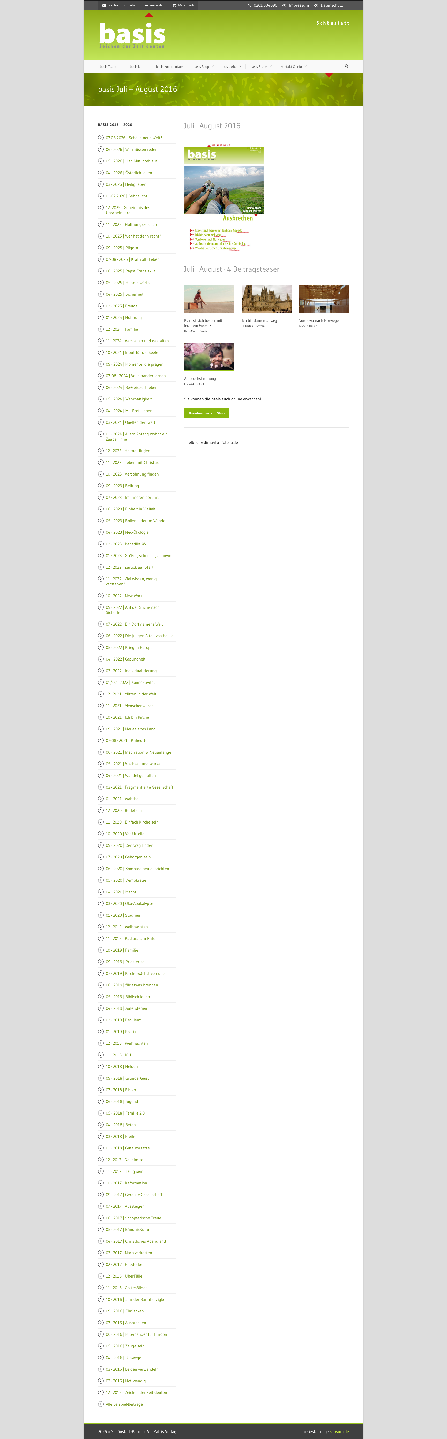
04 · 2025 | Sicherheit (125, 294)
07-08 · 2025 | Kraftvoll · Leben (133, 259)
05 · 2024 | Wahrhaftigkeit (129, 399)
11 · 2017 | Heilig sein (124, 1171)
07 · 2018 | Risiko (121, 1089)
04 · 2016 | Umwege (123, 1357)
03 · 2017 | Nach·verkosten (129, 1252)
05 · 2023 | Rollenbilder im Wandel (136, 520)
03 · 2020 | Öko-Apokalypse (129, 903)
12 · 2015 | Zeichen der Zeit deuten (136, 1392)
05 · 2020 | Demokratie (126, 880)
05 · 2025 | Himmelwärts (128, 282)
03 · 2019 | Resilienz (123, 1019)
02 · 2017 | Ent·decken (125, 1264)
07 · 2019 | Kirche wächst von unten (137, 973)
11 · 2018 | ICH (118, 1054)
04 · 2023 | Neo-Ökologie (127, 532)
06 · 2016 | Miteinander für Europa (136, 1334)
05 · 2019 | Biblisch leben (128, 996)
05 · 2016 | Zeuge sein (125, 1345)
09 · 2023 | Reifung (122, 485)
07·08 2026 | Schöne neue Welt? (134, 137)
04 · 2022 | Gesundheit (126, 659)
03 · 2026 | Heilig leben (126, 184)
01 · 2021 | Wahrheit (123, 798)
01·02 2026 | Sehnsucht (126, 195)
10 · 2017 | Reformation (126, 1182)
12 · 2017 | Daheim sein (126, 1159)
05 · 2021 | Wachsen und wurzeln (135, 763)
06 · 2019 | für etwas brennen (132, 985)
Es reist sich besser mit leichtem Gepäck (203, 323)
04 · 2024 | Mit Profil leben (129, 410)
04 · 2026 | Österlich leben (129, 172)
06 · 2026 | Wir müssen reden (132, 149)
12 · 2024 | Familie (122, 329)
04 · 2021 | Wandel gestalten (131, 775)
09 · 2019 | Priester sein (127, 961)
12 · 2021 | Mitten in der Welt (131, 693)
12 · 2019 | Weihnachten (127, 926)
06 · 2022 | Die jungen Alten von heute (139, 635)
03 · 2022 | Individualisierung (131, 670)
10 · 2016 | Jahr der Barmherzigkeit (137, 1299)
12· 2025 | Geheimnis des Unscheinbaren (128, 210)
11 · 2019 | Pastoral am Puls (130, 938)
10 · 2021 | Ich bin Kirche (127, 717)
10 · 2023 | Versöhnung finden (132, 474)
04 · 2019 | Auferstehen (126, 1008)
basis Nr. (136, 66)
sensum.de (339, 1431)
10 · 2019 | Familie (122, 950)
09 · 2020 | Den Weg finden (129, 845)
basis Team (108, 66)
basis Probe (258, 66)
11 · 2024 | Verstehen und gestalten (137, 340)
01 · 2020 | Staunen (123, 915)
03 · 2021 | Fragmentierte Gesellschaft (139, 787)
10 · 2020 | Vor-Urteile (125, 833)
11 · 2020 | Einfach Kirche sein (132, 822)
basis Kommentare (169, 66)
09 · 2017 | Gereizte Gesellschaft (134, 1194)
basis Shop (201, 66)
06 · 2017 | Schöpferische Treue (133, 1217)
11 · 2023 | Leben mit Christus (132, 462)
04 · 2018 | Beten (121, 1124)
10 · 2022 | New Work (124, 595)
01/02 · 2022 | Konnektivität (130, 682)
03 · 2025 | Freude (122, 305)
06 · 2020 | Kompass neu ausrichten (137, 868)
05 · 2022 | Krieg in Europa (129, 647)
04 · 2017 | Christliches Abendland (136, 1241)
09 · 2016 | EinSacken (125, 1311)
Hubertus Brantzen (253, 326)
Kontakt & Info (291, 66)
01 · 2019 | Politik (121, 1031)
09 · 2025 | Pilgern (122, 247)
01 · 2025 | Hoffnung (124, 317)
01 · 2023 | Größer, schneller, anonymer (140, 555)
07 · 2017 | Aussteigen (125, 1206)
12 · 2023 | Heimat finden (128, 450)
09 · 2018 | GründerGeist (127, 1078)
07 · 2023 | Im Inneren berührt (132, 497)
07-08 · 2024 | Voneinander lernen (136, 375)
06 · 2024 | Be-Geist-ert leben (132, 387)
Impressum (299, 5)
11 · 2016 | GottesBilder (126, 1287)
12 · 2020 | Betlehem (124, 810)
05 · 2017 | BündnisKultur (128, 1229)
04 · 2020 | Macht (121, 891)
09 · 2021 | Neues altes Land (131, 728)
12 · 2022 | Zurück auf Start (130, 567)
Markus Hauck (308, 326)
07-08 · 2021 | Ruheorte (126, 740)
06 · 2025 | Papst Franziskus (130, 270)
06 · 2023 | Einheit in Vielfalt (131, 508)
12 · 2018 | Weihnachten (127, 1043)
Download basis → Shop (207, 413)
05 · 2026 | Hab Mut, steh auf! (132, 161)
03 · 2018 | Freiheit (122, 1136)
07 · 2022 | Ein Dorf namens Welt (134, 624)
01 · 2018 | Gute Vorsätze (128, 1148)
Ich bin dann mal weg (259, 320)
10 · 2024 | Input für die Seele (132, 352)
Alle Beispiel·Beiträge (124, 1404)
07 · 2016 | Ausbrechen (126, 1322)
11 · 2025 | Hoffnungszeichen (131, 224)
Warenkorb (186, 5)
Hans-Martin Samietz (197, 331)
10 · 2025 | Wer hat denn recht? (133, 236)
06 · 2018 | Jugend (122, 1101)
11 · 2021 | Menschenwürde (130, 705)
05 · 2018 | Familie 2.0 (125, 1113)
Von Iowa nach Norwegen (320, 320)
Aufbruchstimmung (200, 378)
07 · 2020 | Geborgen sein (128, 856)
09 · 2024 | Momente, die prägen (134, 364)
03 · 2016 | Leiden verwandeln (132, 1369)
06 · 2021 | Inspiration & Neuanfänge (138, 752)
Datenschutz (332, 5)
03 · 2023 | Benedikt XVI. (127, 543)
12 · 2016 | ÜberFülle (124, 1276)
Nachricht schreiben (122, 5)
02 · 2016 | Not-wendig (126, 1380)
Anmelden (157, 5)
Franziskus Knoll (194, 384)
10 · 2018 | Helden (122, 1066)
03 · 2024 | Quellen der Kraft (130, 422)
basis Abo (230, 66)
